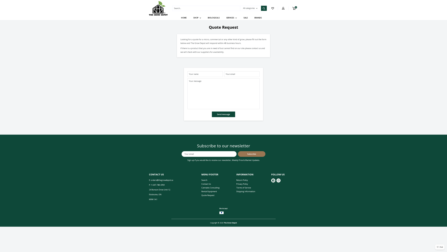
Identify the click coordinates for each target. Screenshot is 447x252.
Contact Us (206, 184)
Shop (195, 17)
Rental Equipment (209, 191)
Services (230, 17)
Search (204, 180)
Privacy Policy (242, 184)
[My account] (283, 8)
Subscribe (251, 154)
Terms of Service (243, 187)
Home (184, 17)
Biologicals (214, 17)
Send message (223, 114)
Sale (246, 17)
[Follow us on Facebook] (273, 180)
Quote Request (207, 195)
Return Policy (242, 180)
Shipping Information (245, 191)
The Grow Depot (230, 223)
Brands (258, 17)
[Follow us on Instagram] (278, 180)
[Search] (264, 8)
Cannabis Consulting (210, 187)
